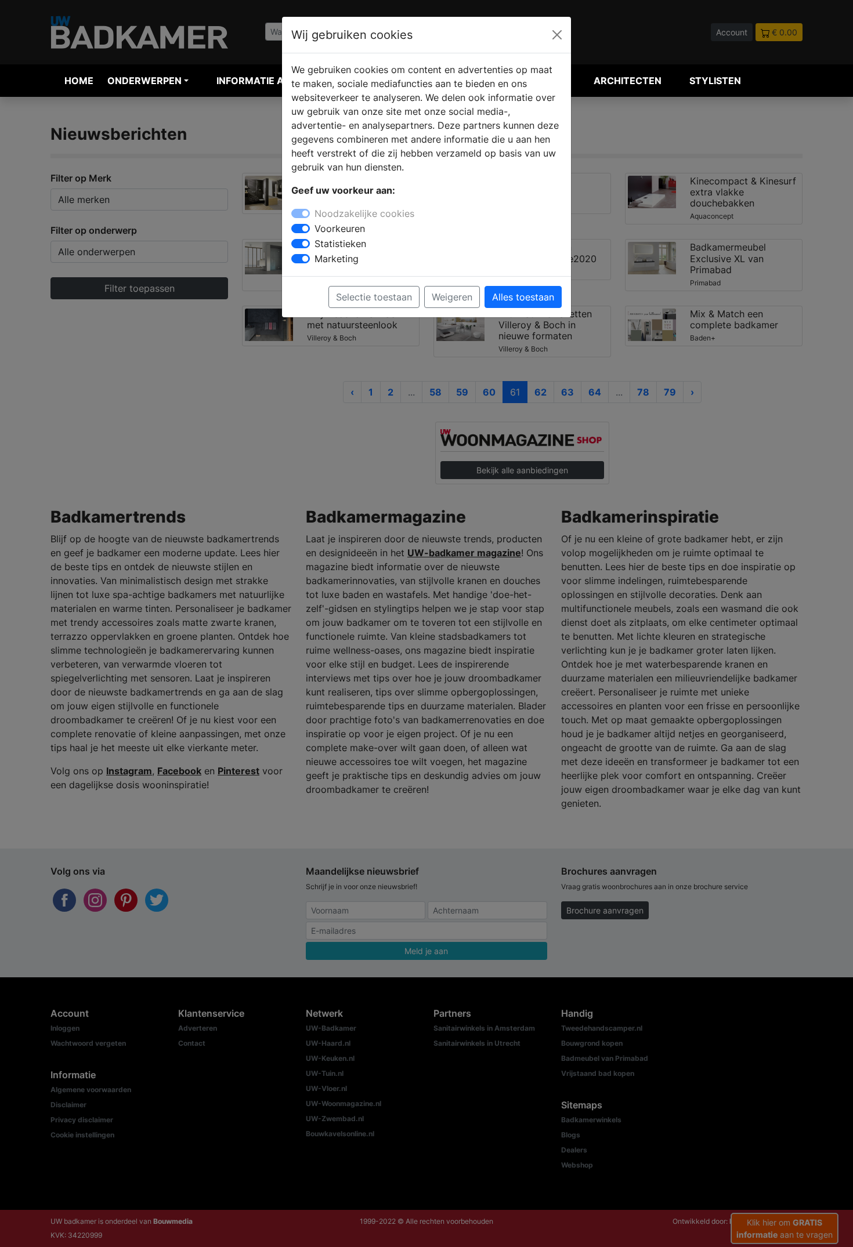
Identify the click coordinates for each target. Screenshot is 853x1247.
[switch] (300, 228)
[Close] (557, 35)
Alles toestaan (523, 297)
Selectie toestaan (374, 297)
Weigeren (452, 297)
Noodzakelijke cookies (364, 213)
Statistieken (340, 243)
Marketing (337, 258)
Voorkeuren (340, 228)
